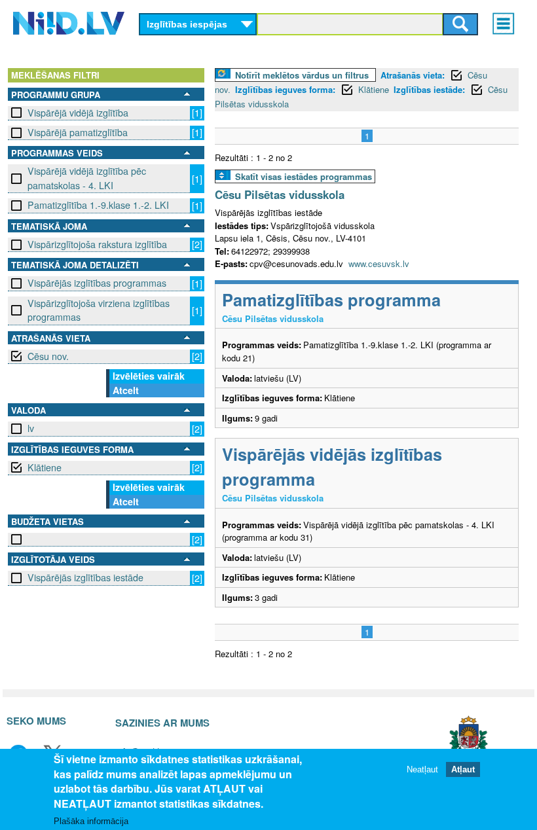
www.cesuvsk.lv (378, 263)
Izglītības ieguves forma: (285, 89)
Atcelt (126, 390)
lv (31, 428)
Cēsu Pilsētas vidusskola (279, 194)
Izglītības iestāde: (429, 89)
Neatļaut (422, 769)
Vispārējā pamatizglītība (78, 132)
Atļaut (463, 769)
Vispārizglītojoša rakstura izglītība (97, 244)
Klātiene (45, 467)
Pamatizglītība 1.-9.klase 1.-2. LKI (98, 204)
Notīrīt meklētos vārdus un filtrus (302, 75)
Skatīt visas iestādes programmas (303, 176)
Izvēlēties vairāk (149, 375)
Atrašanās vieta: (412, 75)
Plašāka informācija (91, 821)
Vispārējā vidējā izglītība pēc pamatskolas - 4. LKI (87, 177)
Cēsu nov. (48, 356)
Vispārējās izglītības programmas (97, 282)
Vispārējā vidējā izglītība (78, 112)
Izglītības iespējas (187, 24)
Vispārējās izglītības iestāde (85, 577)
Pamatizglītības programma (331, 299)
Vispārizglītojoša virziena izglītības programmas (99, 310)
